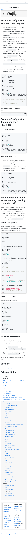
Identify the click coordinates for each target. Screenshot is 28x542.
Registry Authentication (11, 405)
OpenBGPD (8, 443)
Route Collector (9, 482)
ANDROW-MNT (7, 518)
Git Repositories (9, 495)
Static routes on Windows (12, 449)
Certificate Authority (10, 480)
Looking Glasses (9, 472)
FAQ (6, 415)
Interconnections (9, 411)
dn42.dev (19, 506)
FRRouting (8, 441)
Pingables (7, 474)
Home (4, 402)
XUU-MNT (6, 511)
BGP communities (10, 409)
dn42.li (21, 525)
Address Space (9, 407)
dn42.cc (19, 514)
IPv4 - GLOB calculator (9, 395)
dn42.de (16, 512)
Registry (7, 497)
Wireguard (8, 421)
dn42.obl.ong (17, 521)
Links (6, 417)
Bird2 (6, 440)
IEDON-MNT (7, 522)
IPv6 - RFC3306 (7, 391)
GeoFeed (7, 455)
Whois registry (9, 462)
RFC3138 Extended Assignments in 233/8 (14, 400)
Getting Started (9, 403)
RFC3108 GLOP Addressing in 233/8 (12, 397)
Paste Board (8, 493)
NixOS (6, 453)
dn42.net (16, 525)
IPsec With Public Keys (11, 426)
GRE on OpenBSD (9, 432)
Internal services (9, 485)
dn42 (15, 506)
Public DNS (8, 470)
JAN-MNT (6, 513)
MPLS (6, 438)
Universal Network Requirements (14, 424)
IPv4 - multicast (7, 393)
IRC (6, 461)
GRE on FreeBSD (9, 430)
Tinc (6, 428)
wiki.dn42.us (17, 510)
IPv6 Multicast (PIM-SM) (11, 434)
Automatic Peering (10, 476)
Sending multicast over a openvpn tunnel (13, 386)
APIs (6, 487)
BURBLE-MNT (7, 507)
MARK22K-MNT (8, 520)
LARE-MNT (6, 515)
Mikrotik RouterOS (10, 445)
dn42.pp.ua (17, 519)
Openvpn (7, 422)
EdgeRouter (8, 447)
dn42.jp (16, 523)
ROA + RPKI (8, 466)
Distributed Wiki (9, 478)
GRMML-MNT (7, 509)
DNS (6, 464)
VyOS (6, 451)
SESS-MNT (6, 526)
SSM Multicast (9, 436)
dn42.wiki (16, 517)
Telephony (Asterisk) (10, 457)
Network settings (7, 368)
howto (2, 9)
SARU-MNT (7, 517)
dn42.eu (16, 508)
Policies (7, 413)
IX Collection (8, 468)
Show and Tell (9, 489)
